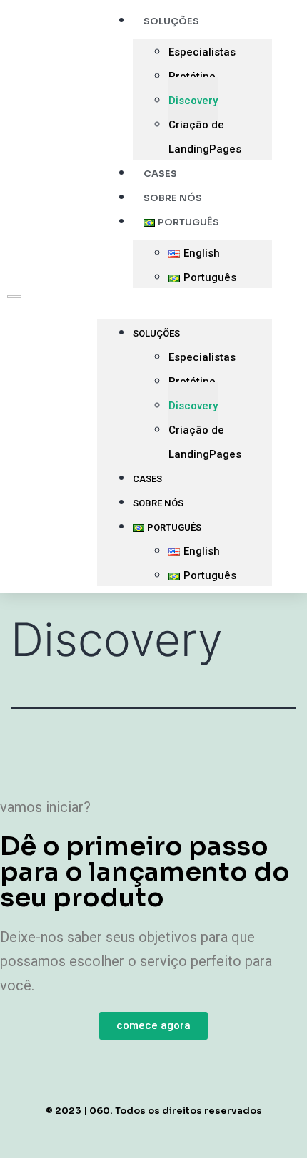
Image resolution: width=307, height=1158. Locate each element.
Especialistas (202, 52)
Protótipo (192, 76)
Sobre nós (158, 503)
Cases (147, 478)
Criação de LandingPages (204, 136)
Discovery (193, 100)
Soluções (156, 333)
